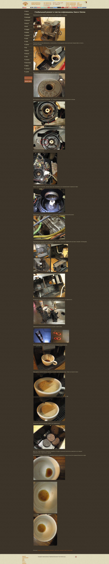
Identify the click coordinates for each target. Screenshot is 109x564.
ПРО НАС (68, 5)
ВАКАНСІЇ (73, 5)
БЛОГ (23, 560)
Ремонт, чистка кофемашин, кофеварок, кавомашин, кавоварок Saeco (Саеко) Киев (55, 550)
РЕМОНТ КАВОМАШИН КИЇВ (25, 558)
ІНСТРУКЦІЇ (79, 5)
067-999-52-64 (47, 3)
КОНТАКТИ (79, 4)
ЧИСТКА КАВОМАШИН (71, 4)
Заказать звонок (28, 81)
